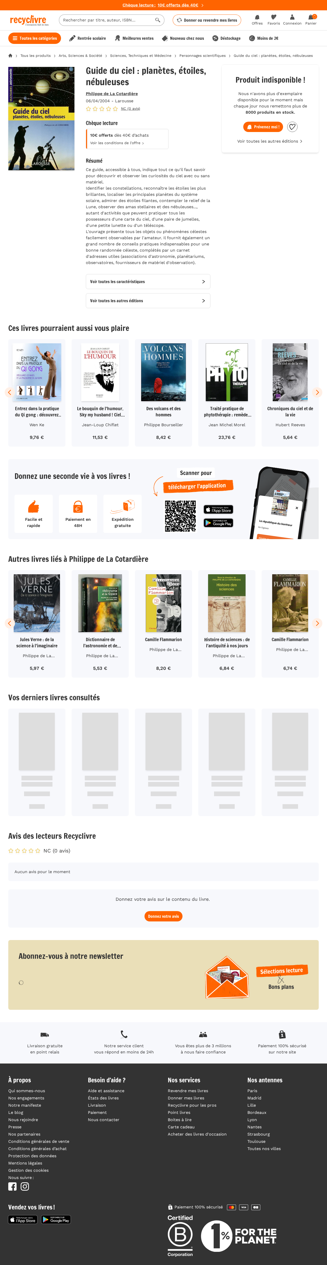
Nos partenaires (24, 1134)
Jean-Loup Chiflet (100, 424)
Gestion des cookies (28, 1170)
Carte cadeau (181, 1126)
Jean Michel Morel (227, 424)
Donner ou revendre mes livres (210, 20)
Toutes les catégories (38, 38)
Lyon (252, 1119)
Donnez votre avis (163, 916)
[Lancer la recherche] (158, 20)
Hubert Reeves (290, 424)
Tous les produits (35, 55)
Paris (252, 1090)
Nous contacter (103, 1119)
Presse (14, 1126)
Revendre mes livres (188, 1090)
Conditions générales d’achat (37, 1148)
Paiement (97, 1112)
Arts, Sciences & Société (80, 55)
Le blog (15, 1112)
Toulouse (256, 1141)
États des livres (103, 1098)
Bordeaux (257, 1112)
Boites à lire (180, 1119)
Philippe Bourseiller (163, 424)
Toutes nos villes (264, 1148)
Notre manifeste (24, 1105)
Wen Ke (36, 424)
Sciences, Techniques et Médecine (140, 55)
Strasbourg (258, 1134)
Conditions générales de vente (38, 1141)
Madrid (254, 1098)
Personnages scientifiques (202, 55)
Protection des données (32, 1155)
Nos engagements (26, 1098)
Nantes (254, 1126)
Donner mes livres (186, 1098)
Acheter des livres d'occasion (197, 1134)
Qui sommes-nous (26, 1090)
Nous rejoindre (23, 1119)
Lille (251, 1105)
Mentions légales (25, 1163)
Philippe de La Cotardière (112, 93)
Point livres (179, 1112)
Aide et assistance (106, 1090)
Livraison (97, 1105)
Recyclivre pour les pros (192, 1105)
